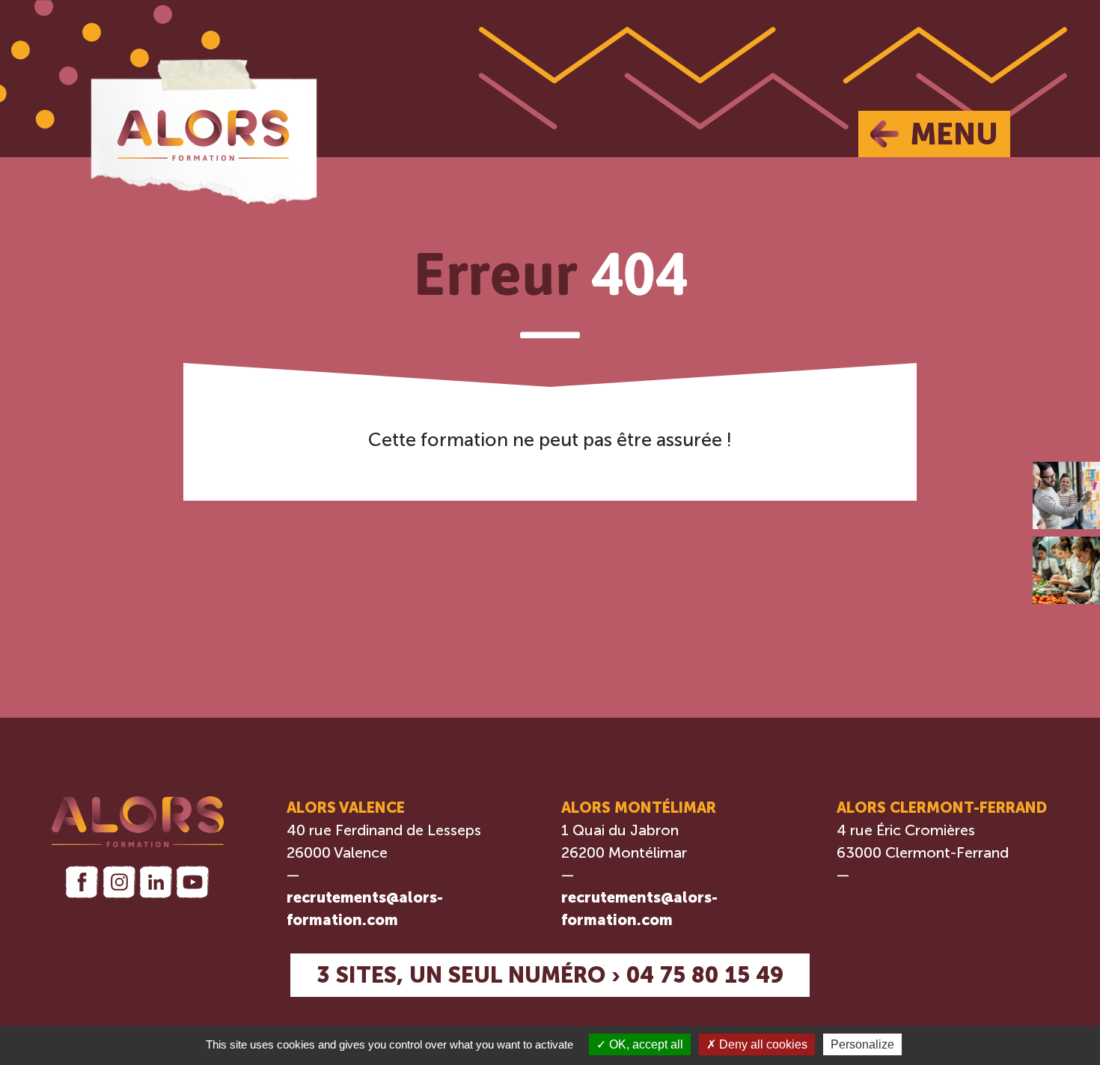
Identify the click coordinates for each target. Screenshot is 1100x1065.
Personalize (862, 1044)
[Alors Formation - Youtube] (193, 882)
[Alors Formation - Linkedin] (156, 882)
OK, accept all (644, 1044)
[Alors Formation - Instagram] (119, 882)
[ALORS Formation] (203, 128)
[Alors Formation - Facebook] (82, 882)
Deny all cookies (761, 1044)
